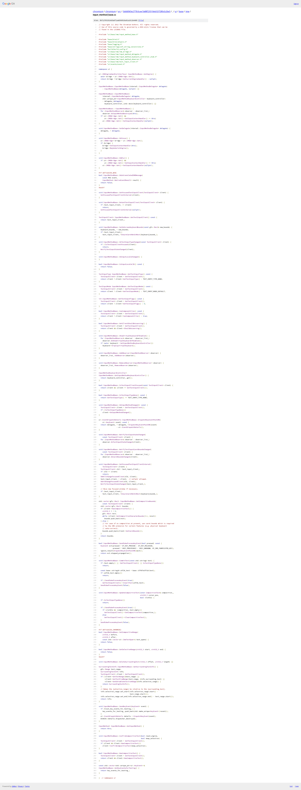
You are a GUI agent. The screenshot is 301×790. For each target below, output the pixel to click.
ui (176, 11)
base (181, 11)
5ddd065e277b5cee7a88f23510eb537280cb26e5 (146, 11)
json (297, 786)
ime (187, 11)
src (119, 11)
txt (291, 786)
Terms (27, 786)
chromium (98, 11)
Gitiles (14, 786)
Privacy (20, 786)
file (141, 20)
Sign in (296, 4)
